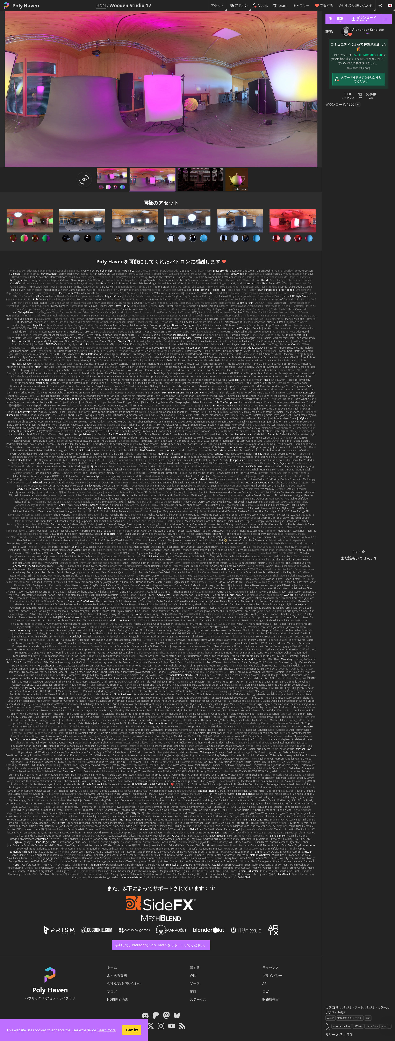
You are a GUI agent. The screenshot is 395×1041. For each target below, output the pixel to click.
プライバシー (272, 975)
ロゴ (265, 991)
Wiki (193, 975)
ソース (195, 983)
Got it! (132, 1029)
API (264, 983)
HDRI (101, 5)
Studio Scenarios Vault (368, 55)
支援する (326, 5)
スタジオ (346, 1007)
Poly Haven (25, 5)
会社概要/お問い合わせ (356, 5)
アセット (217, 5)
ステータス (198, 999)
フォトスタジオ (365, 1007)
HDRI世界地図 (117, 999)
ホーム (112, 967)
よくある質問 (117, 975)
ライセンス (270, 967)
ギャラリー (301, 5)
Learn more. (107, 1030)
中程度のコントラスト (349, 1018)
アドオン (241, 5)
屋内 (367, 1018)
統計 (193, 991)
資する (195, 967)
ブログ (112, 991)
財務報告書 (270, 999)
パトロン (180, 261)
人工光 (330, 1018)
